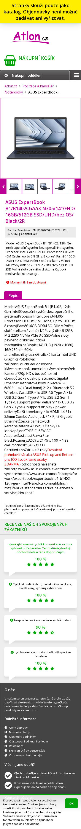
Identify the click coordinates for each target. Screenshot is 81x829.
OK (71, 803)
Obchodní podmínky (22, 737)
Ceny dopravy (18, 727)
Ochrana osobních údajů (25, 755)
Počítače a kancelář (38, 86)
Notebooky (14, 92)
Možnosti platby (19, 732)
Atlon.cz (11, 86)
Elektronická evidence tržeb (27, 750)
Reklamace (16, 746)
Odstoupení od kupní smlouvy (29, 741)
